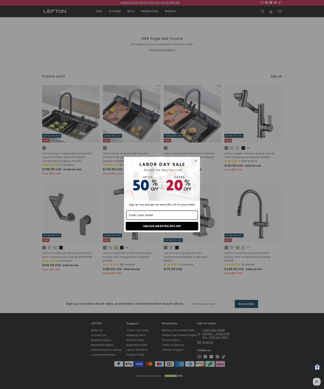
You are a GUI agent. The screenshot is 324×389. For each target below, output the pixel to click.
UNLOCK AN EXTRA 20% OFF (162, 226)
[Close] (196, 161)
